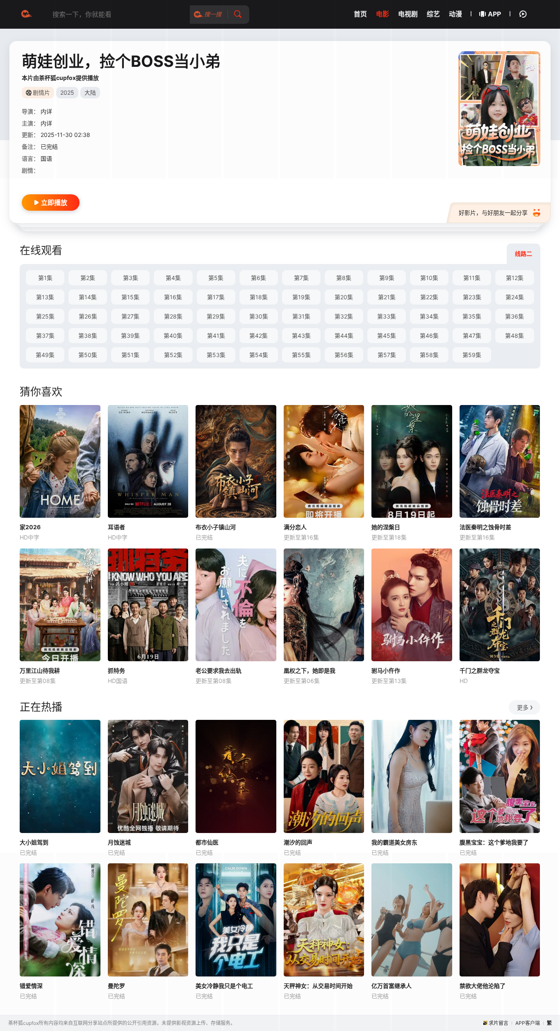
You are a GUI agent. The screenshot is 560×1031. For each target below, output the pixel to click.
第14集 (88, 297)
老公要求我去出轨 (218, 670)
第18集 (259, 297)
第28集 (173, 316)
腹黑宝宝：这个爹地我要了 (494, 842)
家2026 (30, 526)
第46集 (429, 335)
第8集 (343, 277)
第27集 (130, 316)
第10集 (429, 277)
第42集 (258, 335)
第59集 (471, 354)
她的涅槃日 (385, 526)
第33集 (386, 316)
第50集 (87, 354)
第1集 (45, 277)
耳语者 (116, 526)
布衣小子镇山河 (216, 526)
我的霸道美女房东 (394, 842)
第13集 (45, 297)
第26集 (88, 316)
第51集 (130, 354)
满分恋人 (295, 526)
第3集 (130, 277)
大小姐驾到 (34, 842)
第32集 (344, 316)
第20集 (344, 297)
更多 (522, 707)
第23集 (472, 297)
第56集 (344, 354)
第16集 (173, 297)
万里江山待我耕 (40, 670)
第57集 (387, 354)
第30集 (258, 316)
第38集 (87, 335)
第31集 (301, 316)
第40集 (173, 335)
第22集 (429, 297)
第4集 (173, 277)
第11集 (471, 277)
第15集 (130, 297)
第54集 (258, 354)
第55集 (301, 354)
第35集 (471, 316)
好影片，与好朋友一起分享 (493, 212)
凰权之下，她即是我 (309, 670)
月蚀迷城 (119, 842)
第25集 (45, 316)
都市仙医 (207, 842)
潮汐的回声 (298, 842)
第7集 (301, 277)
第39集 (130, 335)
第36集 (514, 316)
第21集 (387, 297)
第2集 (87, 277)
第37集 (45, 335)
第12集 (515, 277)
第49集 (45, 354)
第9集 (386, 277)
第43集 (301, 335)
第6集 (258, 277)
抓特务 (116, 670)
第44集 (344, 335)
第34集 (429, 316)
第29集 (216, 316)
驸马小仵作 (385, 670)
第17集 (216, 297)
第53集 (216, 354)
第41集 (216, 335)
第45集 (386, 335)
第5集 (215, 277)
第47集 (472, 335)
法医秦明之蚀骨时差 (485, 526)
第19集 (301, 297)
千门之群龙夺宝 (480, 670)
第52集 (173, 354)
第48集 (514, 335)
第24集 (514, 297)
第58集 (429, 354)
